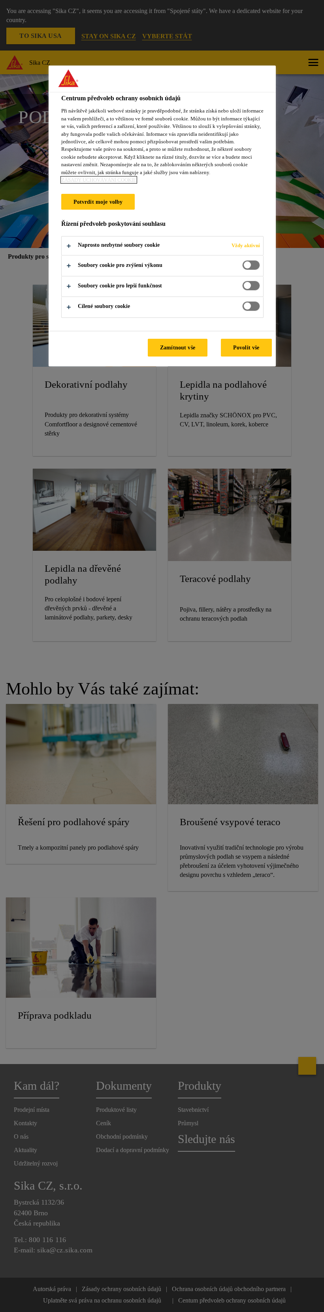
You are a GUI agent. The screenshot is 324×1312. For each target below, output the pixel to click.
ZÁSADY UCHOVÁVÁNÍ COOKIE (98, 180)
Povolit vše (246, 347)
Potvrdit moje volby (98, 202)
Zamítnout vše (177, 347)
